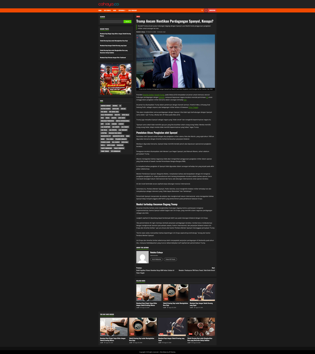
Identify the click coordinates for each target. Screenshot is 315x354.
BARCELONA (115, 109)
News (114, 10)
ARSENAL (115, 106)
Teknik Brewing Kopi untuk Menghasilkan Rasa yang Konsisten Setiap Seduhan (199, 339)
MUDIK (102, 139)
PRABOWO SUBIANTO (120, 139)
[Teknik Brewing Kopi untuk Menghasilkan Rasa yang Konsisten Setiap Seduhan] (201, 327)
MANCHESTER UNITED (118, 136)
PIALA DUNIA (109, 139)
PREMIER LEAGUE (105, 142)
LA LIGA (108, 124)
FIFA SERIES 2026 (114, 112)
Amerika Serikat (148, 95)
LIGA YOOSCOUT (132, 10)
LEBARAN (121, 124)
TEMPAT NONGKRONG (106, 148)
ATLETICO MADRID (105, 109)
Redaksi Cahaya (140, 32)
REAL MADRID (115, 142)
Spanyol (161, 97)
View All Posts (170, 259)
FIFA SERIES (104, 112)
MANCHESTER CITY (106, 136)
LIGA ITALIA (104, 130)
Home (99, 10)
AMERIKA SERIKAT (106, 106)
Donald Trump (159, 95)
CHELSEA (123, 109)
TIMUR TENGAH (105, 151)
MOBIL (127, 136)
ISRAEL (107, 118)
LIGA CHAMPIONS (105, 127)
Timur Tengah (193, 107)
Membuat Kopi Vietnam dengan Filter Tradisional (113, 57)
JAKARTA (113, 118)
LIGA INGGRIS (125, 127)
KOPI (102, 124)
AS (207, 97)
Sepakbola (122, 10)
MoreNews (163, 352)
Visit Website (156, 259)
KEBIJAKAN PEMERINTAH (107, 121)
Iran (185, 100)
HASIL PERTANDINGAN (107, 115)
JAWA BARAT (121, 118)
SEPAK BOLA (124, 142)
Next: (197, 269)
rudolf (137, 307)
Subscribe (212, 10)
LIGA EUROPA (115, 127)
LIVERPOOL (104, 133)
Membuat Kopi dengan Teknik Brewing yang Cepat (201, 304)
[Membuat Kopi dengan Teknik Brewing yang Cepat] (202, 292)
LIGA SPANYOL (113, 130)
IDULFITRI (117, 115)
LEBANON (114, 124)
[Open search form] (202, 10)
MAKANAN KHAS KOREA (115, 133)
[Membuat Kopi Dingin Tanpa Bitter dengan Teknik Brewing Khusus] (148, 292)
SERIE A (103, 145)
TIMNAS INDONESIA (119, 148)
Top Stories (107, 10)
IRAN (102, 118)
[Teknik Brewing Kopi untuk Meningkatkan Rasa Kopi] (175, 292)
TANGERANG (120, 145)
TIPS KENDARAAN (115, 151)
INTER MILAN (125, 115)
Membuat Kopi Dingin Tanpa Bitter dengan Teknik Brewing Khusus (146, 304)
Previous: (155, 270)
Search (102, 17)
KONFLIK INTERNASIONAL (122, 121)
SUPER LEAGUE (111, 145)
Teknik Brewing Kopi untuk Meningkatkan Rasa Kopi (175, 304)
